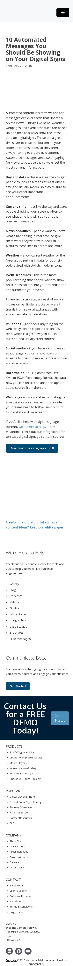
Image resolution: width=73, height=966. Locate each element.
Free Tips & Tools (20, 812)
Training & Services (21, 807)
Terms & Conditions (21, 906)
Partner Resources (21, 818)
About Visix (16, 841)
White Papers (19, 614)
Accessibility (17, 867)
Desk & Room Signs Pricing (25, 802)
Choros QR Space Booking (25, 779)
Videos (14, 602)
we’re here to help (32, 427)
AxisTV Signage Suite (22, 752)
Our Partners (17, 846)
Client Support (18, 890)
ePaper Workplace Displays (26, 757)
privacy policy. (36, 964)
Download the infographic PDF (32, 448)
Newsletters (17, 901)
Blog (13, 590)
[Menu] (62, 12)
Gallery (14, 584)
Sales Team (17, 885)
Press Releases (19, 851)
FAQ (12, 823)
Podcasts (16, 596)
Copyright (11, 960)
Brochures (17, 632)
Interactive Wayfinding (23, 768)
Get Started (18, 686)
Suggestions (17, 912)
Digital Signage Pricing (22, 796)
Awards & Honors (20, 857)
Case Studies (18, 626)
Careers (14, 862)
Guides (14, 608)
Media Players (18, 763)
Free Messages (20, 639)
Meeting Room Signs (22, 773)
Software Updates (20, 896)
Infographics (18, 620)
